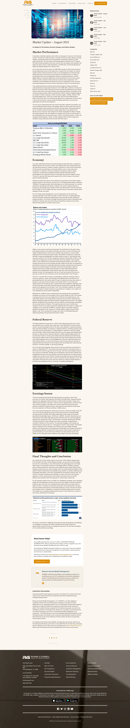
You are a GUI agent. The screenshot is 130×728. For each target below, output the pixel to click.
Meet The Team (48, 666)
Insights (25, 15)
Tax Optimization (71, 674)
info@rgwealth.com (28, 680)
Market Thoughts (94, 70)
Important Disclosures (44, 717)
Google (92, 62)
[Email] (43, 583)
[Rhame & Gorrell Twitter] (61, 709)
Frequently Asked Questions (52, 677)
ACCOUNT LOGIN (82, 3)
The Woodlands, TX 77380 (30, 669)
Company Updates (95, 54)
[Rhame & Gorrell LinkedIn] (68, 709)
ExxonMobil (93, 60)
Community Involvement (51, 674)
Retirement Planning (72, 671)
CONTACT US (90, 3)
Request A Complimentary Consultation (101, 99)
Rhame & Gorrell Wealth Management (55, 571)
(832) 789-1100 (101, 3)
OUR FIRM (54, 3)
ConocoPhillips (94, 57)
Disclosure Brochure (86, 717)
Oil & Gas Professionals (94, 668)
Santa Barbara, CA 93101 (30, 677)
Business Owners (92, 671)
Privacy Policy (75, 717)
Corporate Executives (94, 666)
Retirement (93, 81)
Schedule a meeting (41, 561)
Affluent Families (93, 674)
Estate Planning (70, 677)
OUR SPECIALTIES (63, 3)
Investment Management (73, 668)
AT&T (91, 52)
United (92, 88)
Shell (91, 83)
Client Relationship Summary (60, 717)
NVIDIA (92, 75)
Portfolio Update (94, 78)
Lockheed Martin (94, 67)
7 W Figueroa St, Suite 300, (31, 675)
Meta (91, 73)
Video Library (93, 91)
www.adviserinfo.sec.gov (74, 625)
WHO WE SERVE (72, 3)
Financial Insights (49, 671)
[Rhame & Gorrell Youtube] (72, 709)
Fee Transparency (49, 668)
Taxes (91, 86)
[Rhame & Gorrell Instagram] (65, 709)
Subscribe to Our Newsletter (98, 102)
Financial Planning (71, 666)
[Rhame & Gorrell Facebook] (58, 709)
